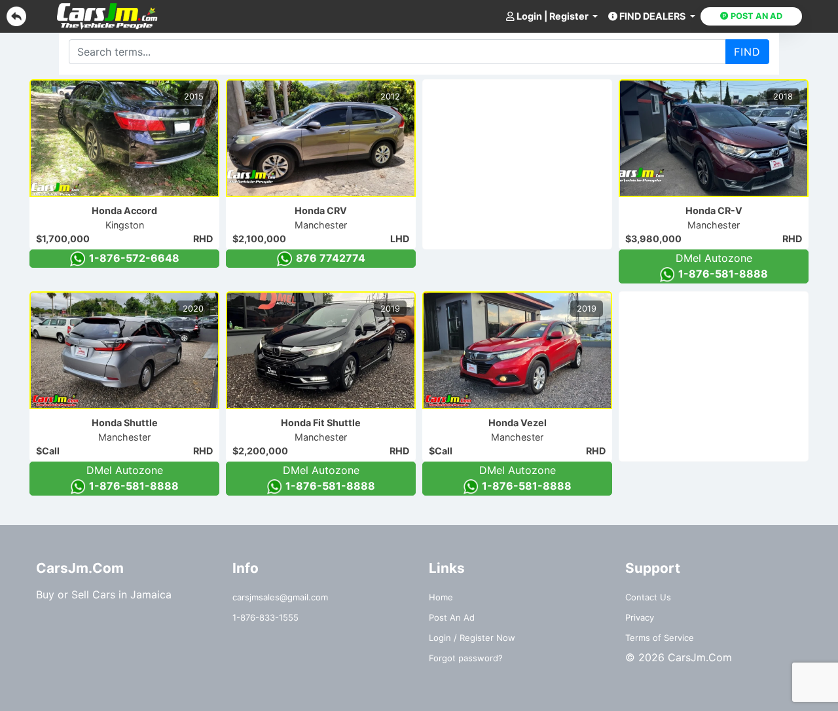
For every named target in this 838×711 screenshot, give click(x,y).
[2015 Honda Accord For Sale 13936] (124, 138)
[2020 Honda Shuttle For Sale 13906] (124, 350)
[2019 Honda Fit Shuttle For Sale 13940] (320, 350)
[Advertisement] (521, 162)
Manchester (321, 224)
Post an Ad (755, 16)
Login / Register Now (472, 637)
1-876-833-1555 (265, 617)
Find (747, 51)
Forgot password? (466, 658)
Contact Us (648, 597)
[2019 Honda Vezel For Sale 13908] (517, 350)
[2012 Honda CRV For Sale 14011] (320, 138)
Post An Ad (452, 617)
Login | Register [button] (553, 16)
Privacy (639, 617)
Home (441, 597)
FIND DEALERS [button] (652, 16)
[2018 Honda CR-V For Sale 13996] (713, 138)
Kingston (124, 224)
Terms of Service (659, 637)
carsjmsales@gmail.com (280, 597)
